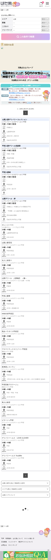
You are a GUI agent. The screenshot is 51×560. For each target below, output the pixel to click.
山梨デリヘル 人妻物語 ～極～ (14, 278)
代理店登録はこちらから (17, 99)
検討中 (41, 4)
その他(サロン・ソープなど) (11, 227)
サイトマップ (12, 545)
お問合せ (4, 545)
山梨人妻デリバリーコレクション (14, 119)
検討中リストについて (26, 542)
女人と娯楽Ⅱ (7, 260)
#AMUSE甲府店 (8, 314)
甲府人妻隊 (6, 296)
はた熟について (18, 538)
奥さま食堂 (6, 402)
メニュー (47, 5)
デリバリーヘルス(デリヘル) (12, 122)
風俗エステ (5, 351)
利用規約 (8, 538)
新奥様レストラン (8, 367)
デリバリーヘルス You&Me (12, 456)
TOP (2, 10)
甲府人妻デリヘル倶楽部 (11, 146)
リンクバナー (12, 542)
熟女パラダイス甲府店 (10, 331)
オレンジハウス (8, 225)
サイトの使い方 (29, 538)
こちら (29, 102)
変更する (45, 19)
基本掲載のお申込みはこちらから (19, 93)
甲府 (24, 122)
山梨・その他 (25, 280)
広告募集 (4, 542)
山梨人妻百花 (7, 243)
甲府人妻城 (6, 172)
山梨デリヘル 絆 (9, 199)
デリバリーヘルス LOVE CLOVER (15, 438)
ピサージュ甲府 (8, 420)
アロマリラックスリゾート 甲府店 (14, 349)
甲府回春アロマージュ (10, 385)
